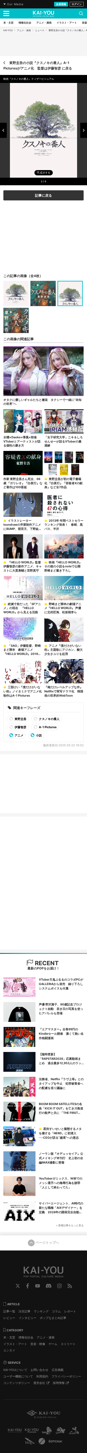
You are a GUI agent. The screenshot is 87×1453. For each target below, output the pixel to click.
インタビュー (27, 1318)
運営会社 (39, 1383)
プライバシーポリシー (66, 1376)
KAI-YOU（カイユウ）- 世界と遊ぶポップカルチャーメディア (43, 14)
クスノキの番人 (49, 719)
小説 (38, 735)
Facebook (27, 1285)
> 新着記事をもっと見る (70, 1225)
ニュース (39, 30)
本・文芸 (9, 1337)
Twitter (17, 1285)
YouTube (37, 1285)
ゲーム (53, 1344)
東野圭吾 (20, 719)
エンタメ (9, 1350)
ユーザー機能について (18, 1376)
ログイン (77, 4)
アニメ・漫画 (24, 30)
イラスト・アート (15, 1344)
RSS (70, 1285)
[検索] (81, 13)
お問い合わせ (39, 1370)
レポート (70, 1311)
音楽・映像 (37, 1344)
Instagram (59, 1285)
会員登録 (61, 4)
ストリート (68, 1344)
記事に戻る (43, 195)
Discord (48, 1285)
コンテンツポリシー (16, 1383)
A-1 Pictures (47, 727)
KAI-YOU (8, 30)
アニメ (18, 735)
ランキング (41, 1311)
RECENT (46, 963)
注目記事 (24, 1311)
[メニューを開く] (6, 13)
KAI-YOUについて (15, 1370)
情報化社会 (26, 1337)
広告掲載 (58, 1370)
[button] (3, 130)
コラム (56, 1311)
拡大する (44, 172)
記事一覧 (9, 1311)
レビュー (9, 1318)
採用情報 (59, 1383)
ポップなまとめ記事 (53, 1318)
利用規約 (42, 1376)
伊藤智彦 (20, 727)
